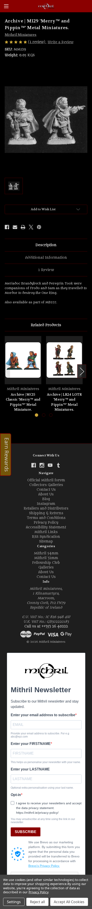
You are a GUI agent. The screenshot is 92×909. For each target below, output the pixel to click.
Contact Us (46, 490)
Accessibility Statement (46, 527)
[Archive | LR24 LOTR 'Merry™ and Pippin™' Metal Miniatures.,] (64, 360)
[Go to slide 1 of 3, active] (36, 415)
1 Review (46, 270)
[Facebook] (7, 227)
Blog (46, 499)
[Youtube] (50, 465)
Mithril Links (46, 532)
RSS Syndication (46, 537)
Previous (5, 371)
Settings (14, 901)
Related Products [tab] (46, 325)
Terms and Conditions (46, 518)
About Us (46, 494)
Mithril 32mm (46, 558)
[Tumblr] (58, 465)
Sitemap (46, 541)
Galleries (46, 567)
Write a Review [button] (60, 42)
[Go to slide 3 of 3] (50, 415)
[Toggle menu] (6, 6)
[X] (31, 227)
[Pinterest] (39, 227)
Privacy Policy (46, 523)
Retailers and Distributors (46, 508)
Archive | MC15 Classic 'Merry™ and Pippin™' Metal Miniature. (23, 402)
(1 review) (37, 42)
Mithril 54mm (46, 553)
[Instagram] (42, 465)
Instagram (46, 504)
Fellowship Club (46, 563)
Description (46, 245)
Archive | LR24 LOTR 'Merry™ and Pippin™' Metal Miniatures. (64, 402)
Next (81, 371)
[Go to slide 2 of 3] (43, 415)
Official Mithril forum (46, 480)
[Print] (23, 227)
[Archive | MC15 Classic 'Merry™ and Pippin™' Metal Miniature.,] (23, 360)
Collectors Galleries (46, 485)
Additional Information (46, 258)
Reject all (37, 901)
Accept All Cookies (69, 901)
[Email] (15, 227)
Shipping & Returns (46, 513)
